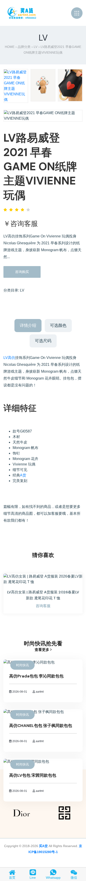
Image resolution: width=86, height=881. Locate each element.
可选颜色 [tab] (58, 325)
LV (35, 47)
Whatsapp (53, 877)
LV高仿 (9, 358)
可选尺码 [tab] (43, 341)
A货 (23, 475)
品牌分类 (24, 47)
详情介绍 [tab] (28, 325)
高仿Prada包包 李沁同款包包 (36, 676)
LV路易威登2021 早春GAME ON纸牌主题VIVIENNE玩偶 (40, 166)
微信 (74, 877)
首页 (12, 877)
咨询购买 (22, 272)
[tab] (15, 86)
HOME (9, 47)
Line (33, 877)
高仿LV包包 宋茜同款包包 (32, 775)
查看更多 (42, 649)
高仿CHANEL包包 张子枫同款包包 (40, 725)
